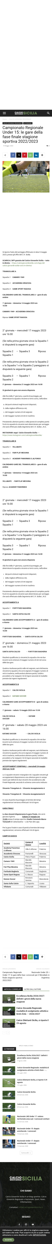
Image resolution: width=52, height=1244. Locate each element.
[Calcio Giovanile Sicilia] (9, 1095)
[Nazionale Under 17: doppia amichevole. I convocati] (9, 1143)
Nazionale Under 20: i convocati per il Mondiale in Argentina (37, 975)
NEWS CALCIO (7, 1002)
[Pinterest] (24, 155)
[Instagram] (26, 1224)
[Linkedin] (36, 155)
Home (5, 119)
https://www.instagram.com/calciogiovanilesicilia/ (22, 435)
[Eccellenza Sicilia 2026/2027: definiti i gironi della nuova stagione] (9, 998)
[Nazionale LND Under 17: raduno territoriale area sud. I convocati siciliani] (9, 1119)
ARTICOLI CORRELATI (12, 989)
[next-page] (8, 1032)
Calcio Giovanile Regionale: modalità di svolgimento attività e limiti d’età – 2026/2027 (32, 1011)
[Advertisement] (26, 27)
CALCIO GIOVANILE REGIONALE (20, 119)
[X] (18, 155)
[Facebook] (13, 155)
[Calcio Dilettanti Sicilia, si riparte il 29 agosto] (9, 1083)
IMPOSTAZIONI (39, 1235)
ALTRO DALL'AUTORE (32, 989)
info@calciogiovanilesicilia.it (31, 1207)
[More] (42, 155)
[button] (4, 113)
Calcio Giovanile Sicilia (26, 1092)
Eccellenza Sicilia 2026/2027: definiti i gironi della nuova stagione (30, 999)
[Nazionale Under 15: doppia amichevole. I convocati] (9, 1131)
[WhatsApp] (30, 155)
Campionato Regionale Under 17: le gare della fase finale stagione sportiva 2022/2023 (14, 976)
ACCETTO (8, 1240)
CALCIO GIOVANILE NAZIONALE (7, 1013)
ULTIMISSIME (28, 123)
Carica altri (25, 1153)
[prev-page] (4, 1032)
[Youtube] (32, 1224)
